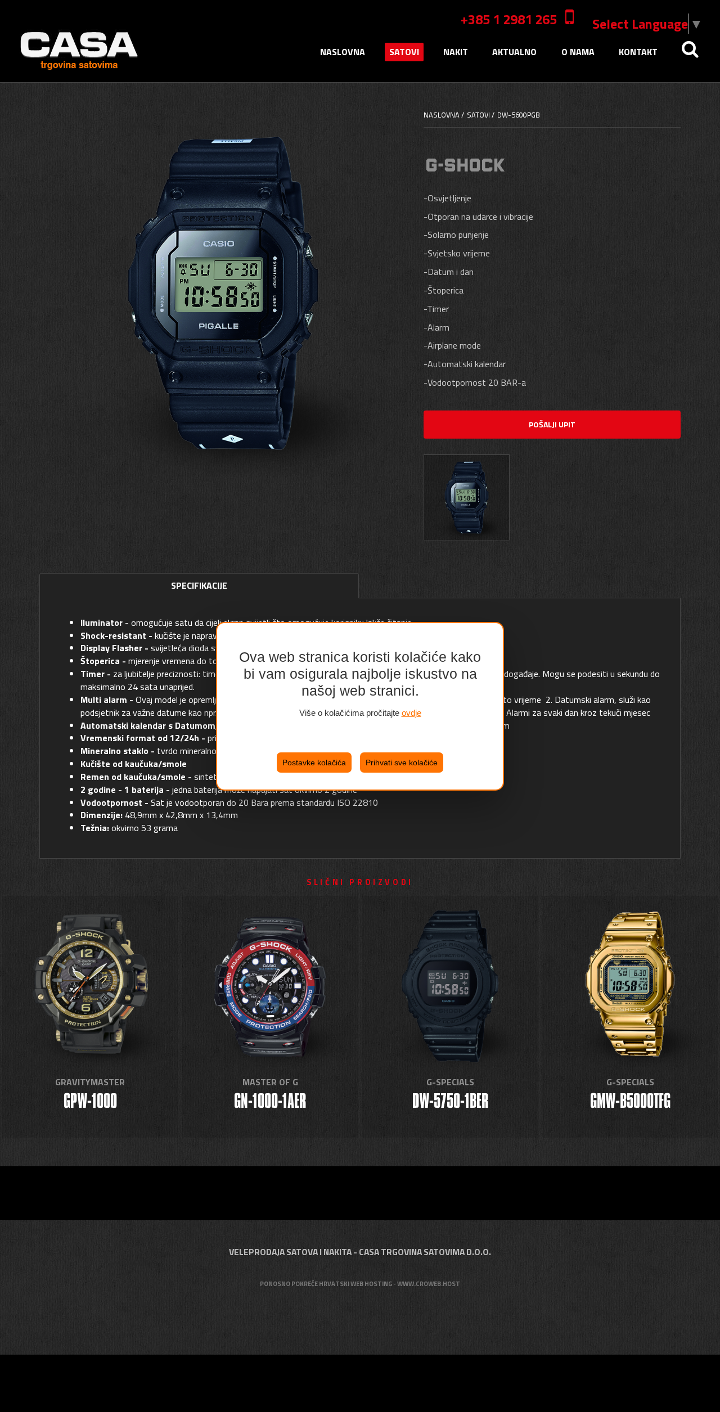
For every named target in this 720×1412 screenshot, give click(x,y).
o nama (578, 51)
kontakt (638, 51)
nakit (455, 51)
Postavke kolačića (314, 762)
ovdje (411, 713)
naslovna (342, 51)
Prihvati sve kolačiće (402, 762)
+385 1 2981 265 (509, 19)
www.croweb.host (428, 1283)
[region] (360, 706)
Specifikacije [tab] (199, 585)
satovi (404, 51)
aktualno (514, 51)
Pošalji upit (552, 424)
